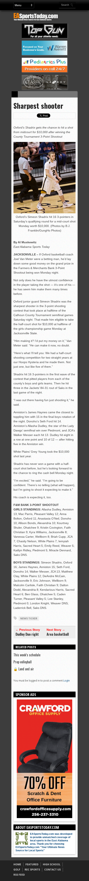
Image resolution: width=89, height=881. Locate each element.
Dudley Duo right (27, 634)
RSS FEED (19, 874)
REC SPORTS (32, 869)
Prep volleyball (22, 661)
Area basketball (58, 634)
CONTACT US (52, 869)
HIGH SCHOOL (51, 864)
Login (66, 680)
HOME (17, 864)
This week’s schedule (26, 654)
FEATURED (31, 864)
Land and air (23, 668)
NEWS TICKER (28, 618)
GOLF (16, 869)
